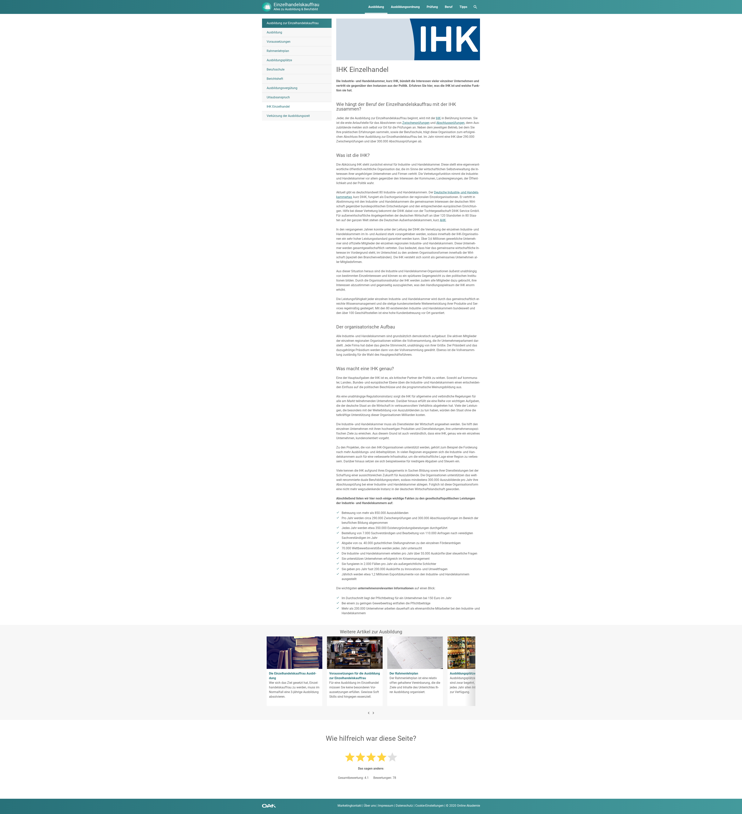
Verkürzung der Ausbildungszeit (288, 116)
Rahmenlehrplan (278, 51)
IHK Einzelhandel (278, 106)
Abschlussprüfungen (450, 123)
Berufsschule (275, 69)
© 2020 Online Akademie (463, 805)
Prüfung (432, 7)
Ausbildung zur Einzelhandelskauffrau (293, 23)
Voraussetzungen (278, 41)
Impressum (385, 805)
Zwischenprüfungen (416, 123)
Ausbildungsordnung (405, 7)
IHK (438, 118)
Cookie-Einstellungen (429, 805)
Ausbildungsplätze (279, 60)
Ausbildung (376, 7)
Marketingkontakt (350, 805)
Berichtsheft (275, 79)
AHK (443, 220)
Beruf (449, 7)
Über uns (370, 805)
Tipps (463, 7)
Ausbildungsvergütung (282, 88)
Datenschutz (404, 805)
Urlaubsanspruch (278, 97)
